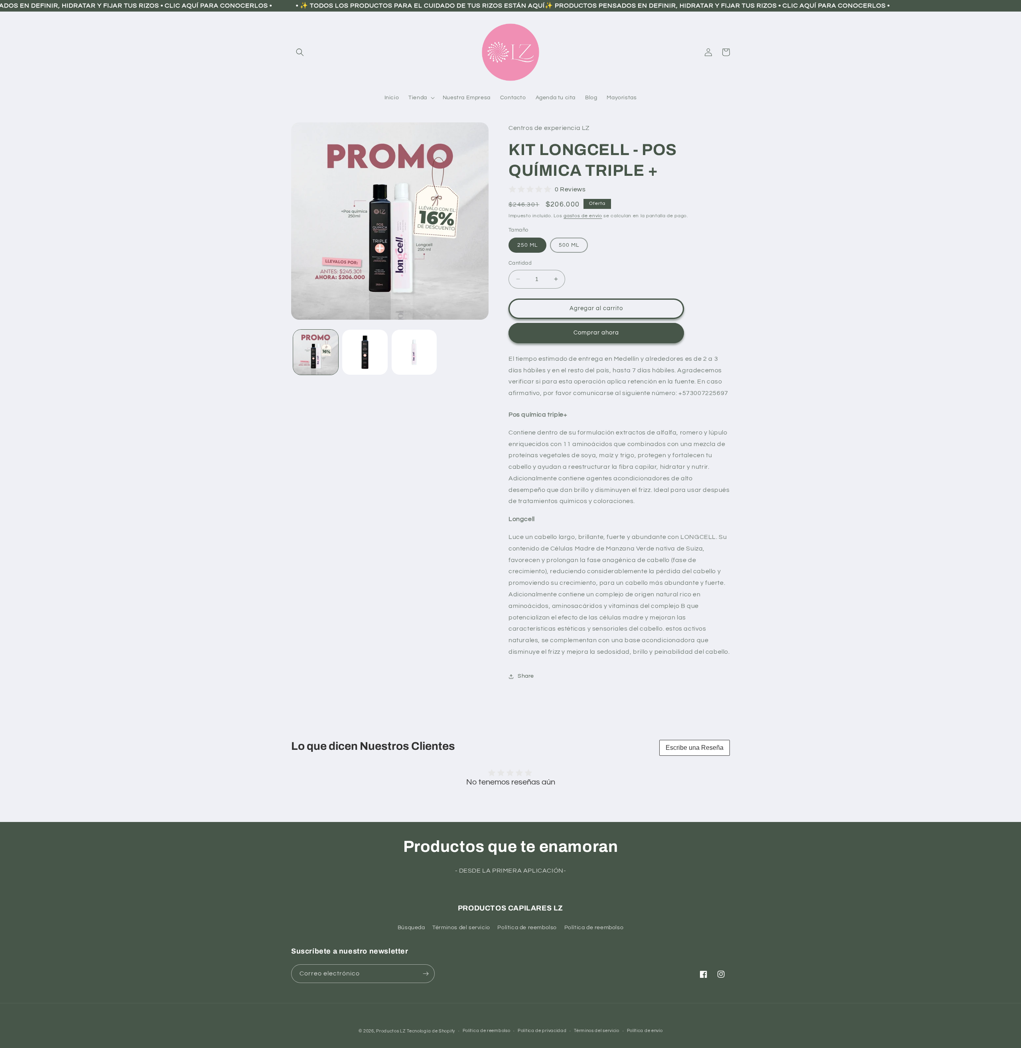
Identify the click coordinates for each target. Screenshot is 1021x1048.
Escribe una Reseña (694, 747)
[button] (300, 52)
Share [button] (526, 676)
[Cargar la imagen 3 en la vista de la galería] (414, 352)
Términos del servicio (461, 927)
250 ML (527, 245)
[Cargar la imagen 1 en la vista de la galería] (315, 352)
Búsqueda (411, 927)
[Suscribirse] (425, 973)
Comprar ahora (596, 333)
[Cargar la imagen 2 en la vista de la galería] (364, 352)
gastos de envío (583, 215)
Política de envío (645, 1030)
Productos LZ (390, 1031)
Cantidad (520, 263)
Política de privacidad (542, 1030)
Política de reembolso (527, 927)
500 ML (569, 245)
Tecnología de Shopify (431, 1031)
